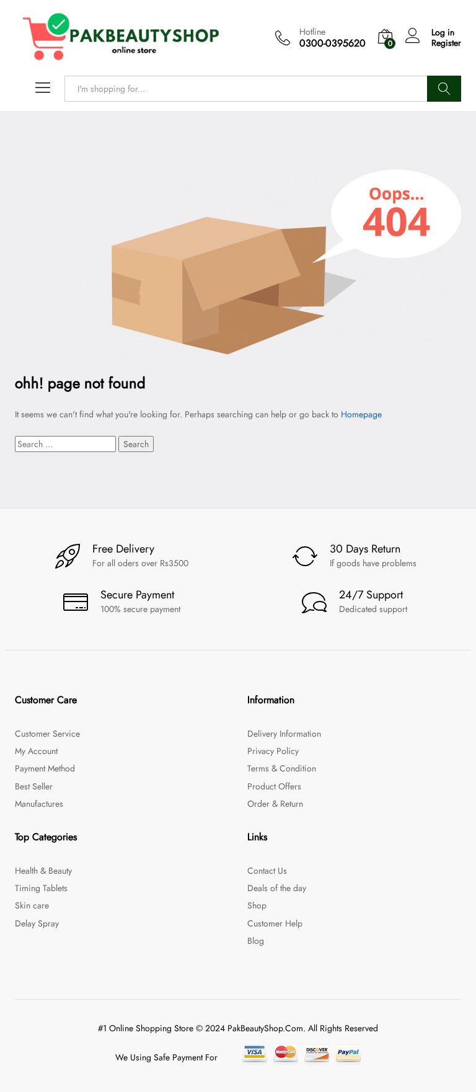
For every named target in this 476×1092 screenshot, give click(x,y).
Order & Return (275, 803)
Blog (255, 940)
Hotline (312, 32)
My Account (36, 751)
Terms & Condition (281, 768)
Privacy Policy (273, 751)
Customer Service (47, 733)
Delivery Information (284, 733)
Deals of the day (276, 888)
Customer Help (274, 923)
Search (444, 89)
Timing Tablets (41, 888)
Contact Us (267, 870)
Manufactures (39, 803)
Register (446, 43)
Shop (257, 905)
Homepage (361, 414)
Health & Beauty (43, 870)
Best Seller (34, 786)
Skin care (32, 905)
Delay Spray (37, 923)
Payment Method (45, 768)
